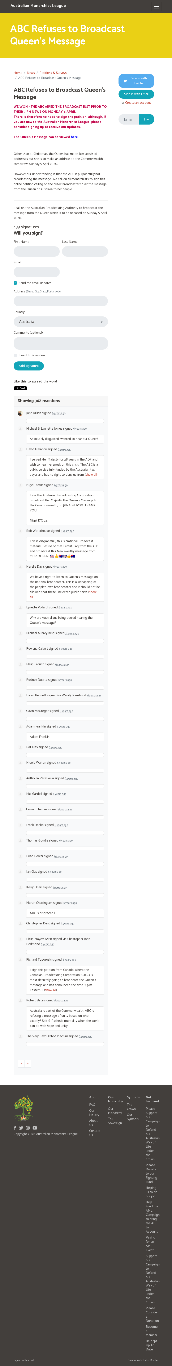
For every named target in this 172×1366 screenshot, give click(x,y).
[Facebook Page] (15, 1128)
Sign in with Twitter (139, 81)
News (31, 73)
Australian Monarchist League (38, 5)
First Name (21, 241)
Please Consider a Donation (152, 1314)
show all (91, 475)
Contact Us (94, 1133)
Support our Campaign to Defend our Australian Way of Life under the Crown (153, 1279)
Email (17, 262)
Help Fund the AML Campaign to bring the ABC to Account (153, 1217)
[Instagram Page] (28, 1128)
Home (18, 73)
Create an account (138, 103)
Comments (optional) (28, 332)
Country (19, 312)
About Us (93, 1123)
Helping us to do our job (152, 1192)
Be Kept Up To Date (151, 1345)
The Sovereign (115, 1121)
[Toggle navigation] (156, 6)
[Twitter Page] (21, 1128)
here (74, 137)
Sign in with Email (136, 94)
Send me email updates (35, 283)
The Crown (131, 1107)
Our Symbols (133, 1117)
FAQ (92, 1105)
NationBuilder (150, 1360)
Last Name (69, 241)
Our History (94, 1113)
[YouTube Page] (35, 1128)
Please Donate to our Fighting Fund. (151, 1173)
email (30, 1360)
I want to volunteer (32, 355)
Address (37, 291)
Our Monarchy (115, 1111)
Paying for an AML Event (150, 1244)
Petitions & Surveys (53, 73)
